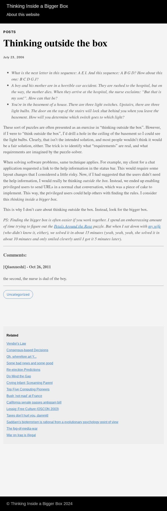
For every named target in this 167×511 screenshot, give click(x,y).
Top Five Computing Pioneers (28, 389)
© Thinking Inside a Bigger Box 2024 (40, 503)
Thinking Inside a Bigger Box (37, 6)
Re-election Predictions (23, 369)
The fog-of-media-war (22, 428)
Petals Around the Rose (73, 226)
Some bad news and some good (30, 363)
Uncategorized (18, 294)
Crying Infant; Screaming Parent (30, 383)
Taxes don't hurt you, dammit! (27, 415)
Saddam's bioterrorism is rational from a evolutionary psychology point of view (62, 422)
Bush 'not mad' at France (24, 396)
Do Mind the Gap (19, 376)
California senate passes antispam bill (34, 402)
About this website (23, 14)
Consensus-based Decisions (27, 350)
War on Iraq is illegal (21, 435)
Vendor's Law (16, 343)
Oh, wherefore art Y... (21, 356)
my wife (154, 226)
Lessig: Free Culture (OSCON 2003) (33, 409)
